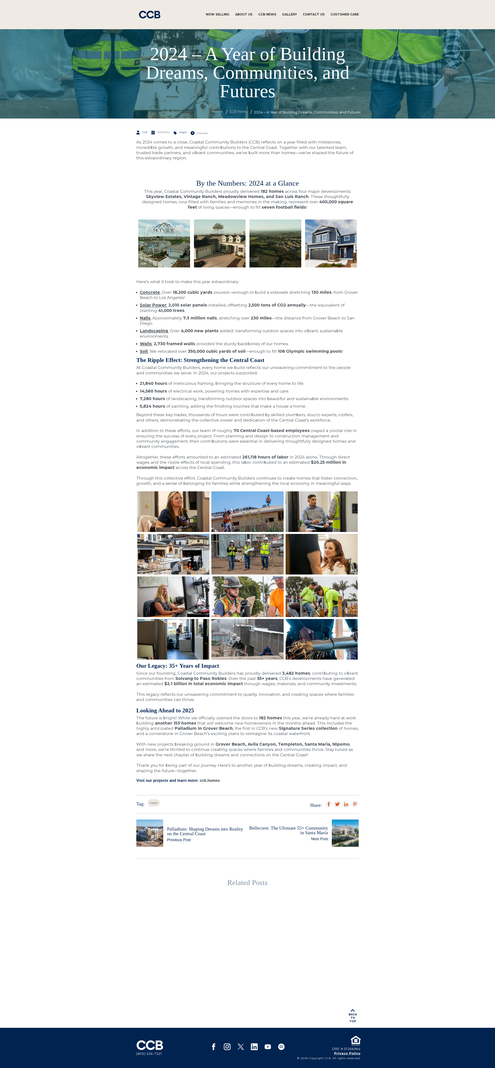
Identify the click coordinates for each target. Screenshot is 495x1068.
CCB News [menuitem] (267, 14)
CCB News (238, 111)
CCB (144, 132)
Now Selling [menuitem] (217, 14)
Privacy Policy (347, 1053)
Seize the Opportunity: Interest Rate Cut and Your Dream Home (282, 952)
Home (217, 111)
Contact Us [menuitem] (314, 14)
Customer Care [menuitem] (344, 14)
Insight (183, 132)
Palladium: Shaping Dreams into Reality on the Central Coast (207, 952)
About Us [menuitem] (244, 14)
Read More (185, 985)
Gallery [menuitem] (289, 14)
